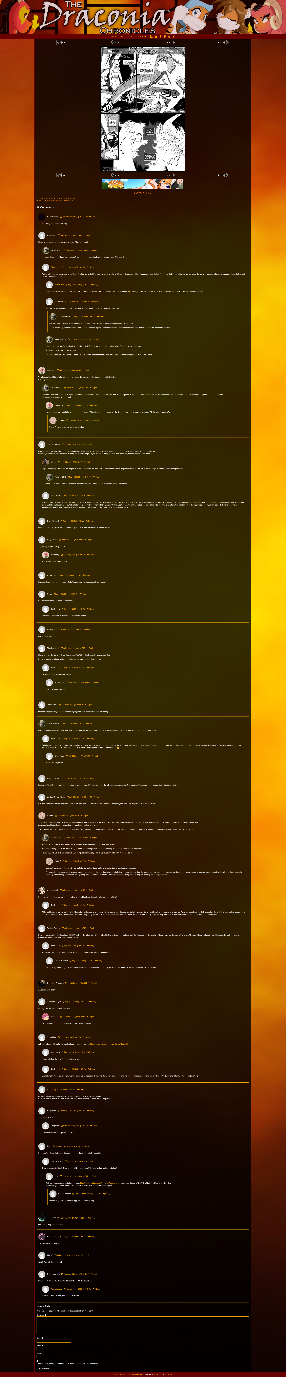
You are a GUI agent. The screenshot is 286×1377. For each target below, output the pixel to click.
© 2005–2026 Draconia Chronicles (128, 1374)
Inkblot (169, 1374)
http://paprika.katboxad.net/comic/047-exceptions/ (99, 1183)
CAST (132, 36)
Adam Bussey (56, 1289)
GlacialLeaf (55, 267)
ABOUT (123, 36)
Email (40, 1345)
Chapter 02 (69, 200)
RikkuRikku (59, 284)
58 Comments (70, 198)
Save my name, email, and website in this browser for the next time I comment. (67, 1363)
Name (40, 1338)
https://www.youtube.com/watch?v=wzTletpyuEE (109, 1044)
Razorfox (59, 198)
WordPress (158, 1374)
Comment (42, 1315)
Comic (41, 200)
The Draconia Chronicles (54, 200)
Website (40, 1353)
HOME (113, 36)
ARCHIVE (142, 36)
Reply (94, 216)
